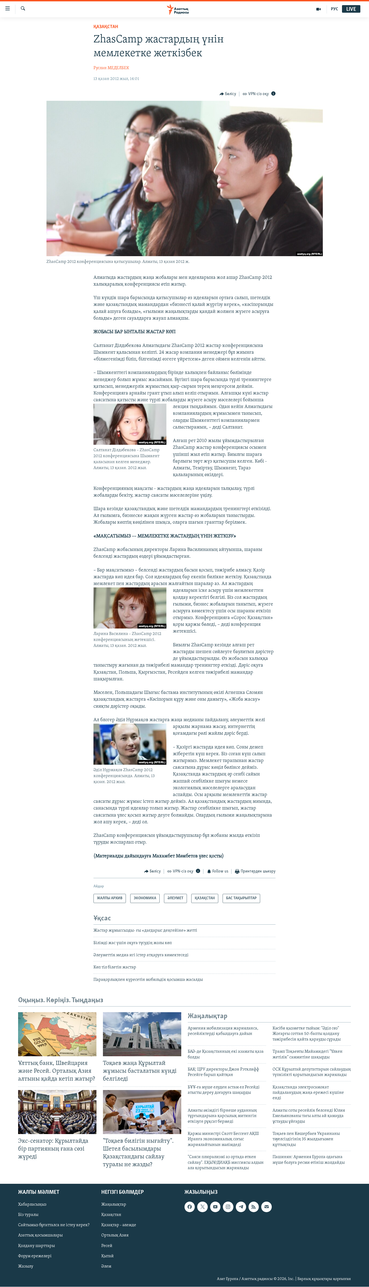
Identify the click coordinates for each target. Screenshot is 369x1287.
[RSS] (254, 1207)
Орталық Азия (115, 1235)
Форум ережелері (35, 1256)
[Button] (228, 94)
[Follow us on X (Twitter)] (202, 1207)
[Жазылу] (266, 1207)
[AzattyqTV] (318, 9)
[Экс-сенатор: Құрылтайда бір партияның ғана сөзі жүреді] (57, 1112)
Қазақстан (111, 1215)
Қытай (107, 1256)
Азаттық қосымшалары (40, 1235)
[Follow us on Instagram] (228, 1207)
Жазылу (25, 1266)
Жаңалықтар (113, 1205)
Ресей (106, 1246)
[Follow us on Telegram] (241, 1207)
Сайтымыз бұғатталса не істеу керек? (53, 1225)
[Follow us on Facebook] (190, 1207)
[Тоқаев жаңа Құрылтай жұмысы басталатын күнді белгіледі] (142, 1034)
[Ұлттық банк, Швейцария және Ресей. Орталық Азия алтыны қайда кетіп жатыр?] (57, 1034)
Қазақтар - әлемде (118, 1225)
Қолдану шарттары (36, 1246)
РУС (334, 9)
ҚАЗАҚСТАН (105, 27)
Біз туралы (28, 1215)
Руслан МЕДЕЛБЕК (111, 68)
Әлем (106, 1266)
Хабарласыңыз (32, 1205)
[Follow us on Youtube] (215, 1207)
